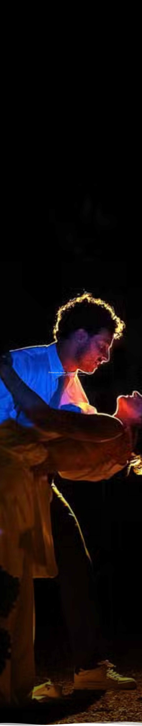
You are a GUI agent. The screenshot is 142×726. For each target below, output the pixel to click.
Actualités (75, 8)
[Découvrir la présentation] (71, 380)
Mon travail (67, 8)
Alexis (61, 8)
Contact (81, 8)
